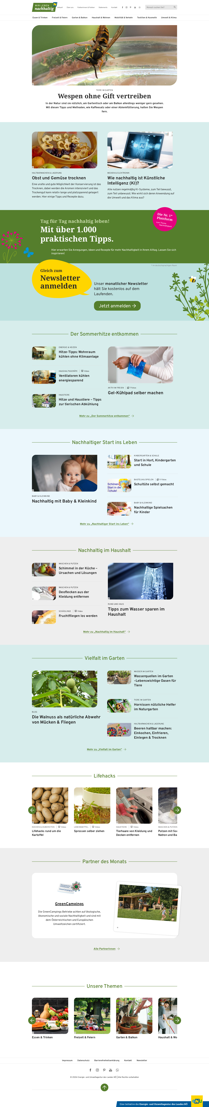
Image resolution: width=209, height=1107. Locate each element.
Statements (103, 7)
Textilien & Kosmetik (147, 17)
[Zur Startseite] (42, 7)
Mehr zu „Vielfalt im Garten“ (104, 749)
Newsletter (142, 1060)
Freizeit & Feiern (59, 17)
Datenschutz (83, 1060)
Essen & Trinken (40, 17)
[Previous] (32, 810)
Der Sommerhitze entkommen (104, 334)
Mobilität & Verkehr (124, 17)
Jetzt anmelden (115, 306)
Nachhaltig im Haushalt (104, 550)
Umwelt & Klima (168, 17)
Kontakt (114, 7)
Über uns (70, 7)
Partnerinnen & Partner (86, 7)
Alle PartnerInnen (105, 949)
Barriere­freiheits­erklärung (106, 1060)
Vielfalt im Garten (105, 658)
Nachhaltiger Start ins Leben (104, 442)
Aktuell (60, 7)
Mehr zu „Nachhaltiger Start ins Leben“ (104, 524)
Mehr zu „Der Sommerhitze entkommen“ (104, 416)
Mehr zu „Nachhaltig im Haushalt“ (104, 632)
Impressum (67, 1060)
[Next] (177, 810)
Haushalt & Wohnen (101, 17)
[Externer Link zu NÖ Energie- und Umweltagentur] (162, 1101)
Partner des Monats (104, 862)
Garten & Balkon (79, 17)
